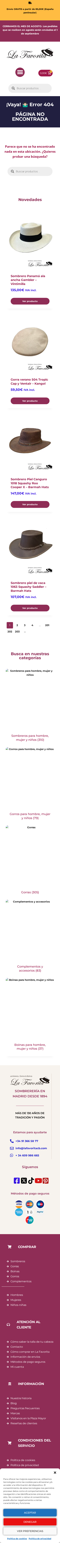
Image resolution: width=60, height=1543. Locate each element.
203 (17, 631)
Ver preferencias (30, 1531)
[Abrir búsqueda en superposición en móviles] (30, 88)
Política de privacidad (40, 1538)
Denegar (30, 1521)
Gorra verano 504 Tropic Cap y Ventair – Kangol (29, 381)
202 (10, 631)
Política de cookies (17, 1538)
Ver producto (30, 301)
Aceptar (30, 1512)
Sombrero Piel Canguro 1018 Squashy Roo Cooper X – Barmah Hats (30, 483)
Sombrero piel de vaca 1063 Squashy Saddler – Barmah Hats (28, 587)
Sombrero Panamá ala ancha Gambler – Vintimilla (28, 280)
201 (47, 625)
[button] (55, 1472)
